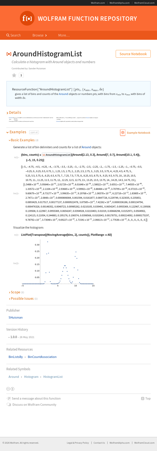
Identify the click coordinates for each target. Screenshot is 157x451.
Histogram (31, 377)
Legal (70, 442)
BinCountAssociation (42, 357)
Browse (38, 35)
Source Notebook (133, 53)
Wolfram (14, 442)
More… (64, 35)
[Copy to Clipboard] (80, 157)
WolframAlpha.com (120, 2)
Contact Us (99, 442)
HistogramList (53, 377)
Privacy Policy (82, 442)
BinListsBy (16, 357)
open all (34, 132)
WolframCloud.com (144, 2)
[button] (78, 112)
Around (14, 377)
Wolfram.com (98, 2)
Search (15, 35)
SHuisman (16, 317)
